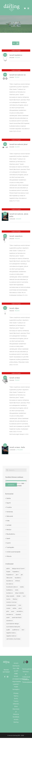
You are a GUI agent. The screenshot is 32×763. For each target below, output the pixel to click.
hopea (8, 571)
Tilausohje (25, 679)
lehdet (18, 596)
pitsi (7, 611)
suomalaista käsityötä (13, 626)
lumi (24, 596)
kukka (22, 587)
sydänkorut (15, 629)
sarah (8, 617)
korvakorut (9, 583)
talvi (23, 629)
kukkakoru (9, 590)
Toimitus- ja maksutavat (26, 674)
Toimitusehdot (27, 669)
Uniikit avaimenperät (13, 552)
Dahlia (8, 498)
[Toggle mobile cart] (25, 8)
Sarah (8, 538)
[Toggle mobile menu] (28, 8)
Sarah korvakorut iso (17, 75)
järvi (17, 574)
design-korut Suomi (18, 568)
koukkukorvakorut (12, 587)
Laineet (8, 525)
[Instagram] (7, 676)
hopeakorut (10, 574)
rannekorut (9, 614)
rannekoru (20, 611)
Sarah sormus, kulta (17, 447)
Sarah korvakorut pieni (18, 144)
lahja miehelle (19, 593)
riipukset (18, 614)
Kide (7, 520)
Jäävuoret (9, 516)
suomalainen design (12, 623)
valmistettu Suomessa (13, 639)
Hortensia (9, 512)
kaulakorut (9, 580)
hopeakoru (15, 571)
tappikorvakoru (11, 632)
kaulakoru (18, 577)
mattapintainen (11, 605)
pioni (20, 608)
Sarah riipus (14, 308)
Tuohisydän (10, 547)
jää (22, 574)
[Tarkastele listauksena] (17, 43)
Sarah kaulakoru (15, 55)
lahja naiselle (10, 596)
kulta (16, 590)
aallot (8, 568)
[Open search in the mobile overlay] (16, 470)
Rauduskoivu (10, 534)
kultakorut (9, 593)
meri (19, 605)
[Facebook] (5, 676)
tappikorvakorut (11, 636)
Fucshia (9, 507)
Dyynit (8, 503)
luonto (8, 599)
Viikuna (8, 556)
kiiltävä (17, 580)
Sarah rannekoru (15, 236)
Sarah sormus (14, 378)
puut (12, 611)
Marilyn (8, 529)
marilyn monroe (11, 602)
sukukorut (9, 620)
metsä (8, 608)
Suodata (11, 484)
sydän (8, 629)
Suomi (8, 543)
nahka (14, 608)
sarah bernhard (16, 617)
